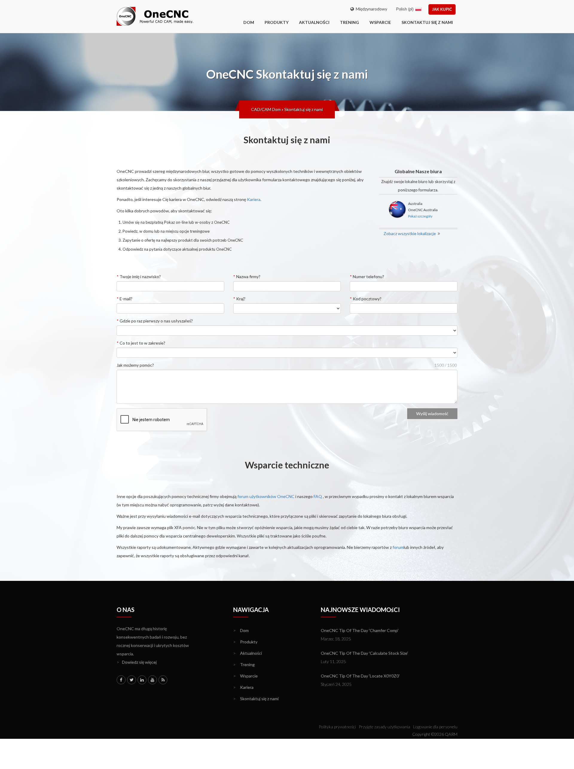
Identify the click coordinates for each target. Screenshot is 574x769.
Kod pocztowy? (365, 298)
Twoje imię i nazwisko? (139, 276)
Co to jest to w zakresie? (141, 342)
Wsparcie (380, 22)
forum (398, 547)
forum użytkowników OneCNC (265, 496)
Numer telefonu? (367, 276)
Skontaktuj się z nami (427, 22)
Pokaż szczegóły (420, 216)
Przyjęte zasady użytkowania (384, 726)
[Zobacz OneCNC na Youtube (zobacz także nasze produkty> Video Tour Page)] (152, 679)
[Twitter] (131, 679)
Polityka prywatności (337, 726)
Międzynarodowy (370, 8)
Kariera (253, 199)
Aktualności (314, 22)
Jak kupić (442, 9)
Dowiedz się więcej (137, 662)
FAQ (318, 496)
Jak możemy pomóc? (135, 365)
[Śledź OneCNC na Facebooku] (121, 679)
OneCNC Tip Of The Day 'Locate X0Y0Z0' (360, 675)
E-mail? (124, 298)
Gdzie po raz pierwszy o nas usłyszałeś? (155, 320)
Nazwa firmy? (246, 276)
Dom (241, 630)
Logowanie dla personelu (435, 726)
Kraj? (239, 298)
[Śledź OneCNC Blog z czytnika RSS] (162, 679)
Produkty (276, 22)
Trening (349, 22)
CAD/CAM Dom (266, 109)
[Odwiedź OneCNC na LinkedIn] (142, 679)
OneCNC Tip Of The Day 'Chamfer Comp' (360, 630)
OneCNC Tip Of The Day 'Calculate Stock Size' (364, 653)
